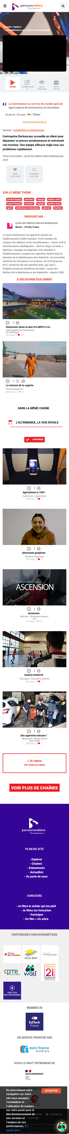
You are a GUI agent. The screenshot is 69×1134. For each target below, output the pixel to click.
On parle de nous (37, 876)
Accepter (51, 1090)
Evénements (37, 868)
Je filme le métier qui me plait (37, 906)
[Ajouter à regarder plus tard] (9, 322)
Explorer (17, 27)
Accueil (7, 27)
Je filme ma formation (36, 910)
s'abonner (37, 439)
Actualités (36, 872)
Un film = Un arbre (36, 919)
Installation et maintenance (28, 130)
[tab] (12, 83)
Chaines (37, 863)
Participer (37, 914)
